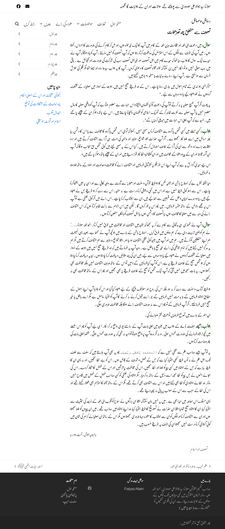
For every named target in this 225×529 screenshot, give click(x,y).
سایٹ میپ (70, 500)
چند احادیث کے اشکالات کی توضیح (42, 103)
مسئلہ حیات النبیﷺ (30, 466)
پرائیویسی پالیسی (69, 494)
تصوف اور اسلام (199, 449)
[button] (17, 21)
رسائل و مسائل (200, 20)
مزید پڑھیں (186, 507)
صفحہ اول (72, 488)
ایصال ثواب (53, 112)
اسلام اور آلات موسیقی (48, 121)
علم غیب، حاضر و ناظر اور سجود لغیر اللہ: (190, 466)
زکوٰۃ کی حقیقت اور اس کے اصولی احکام (40, 95)
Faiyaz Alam (134, 488)
